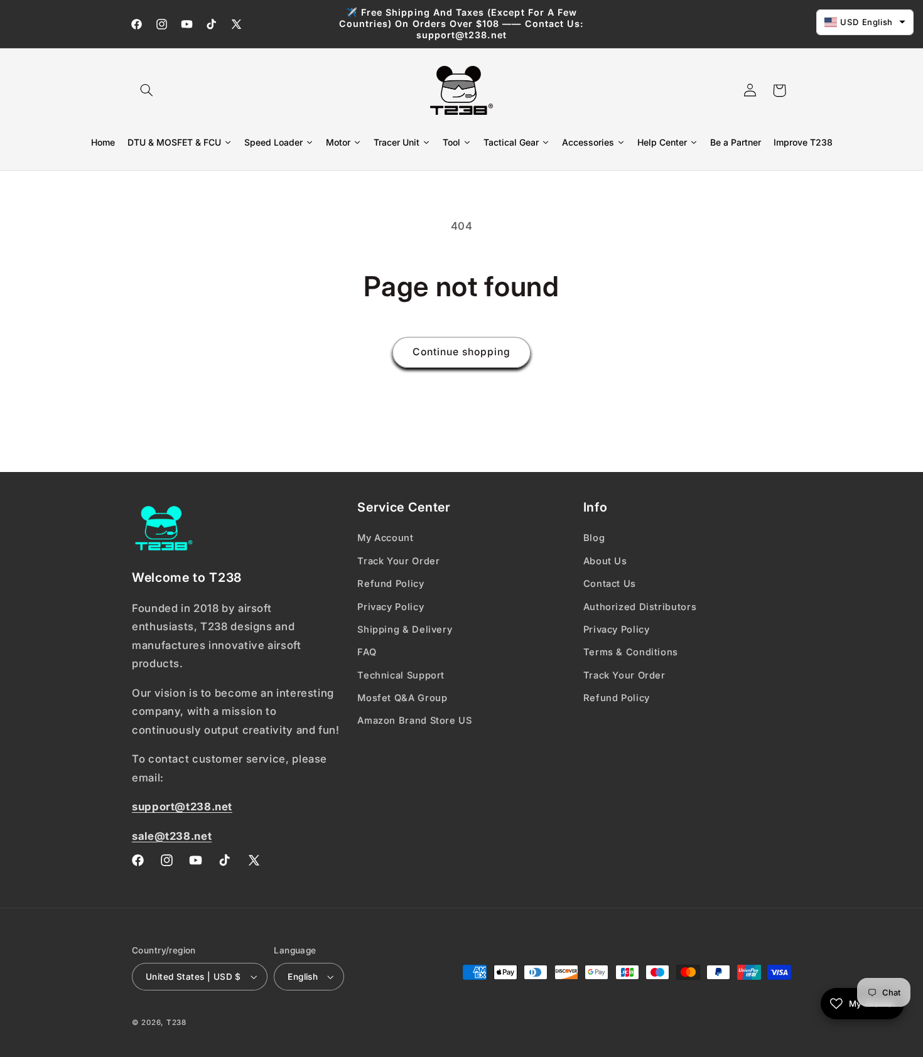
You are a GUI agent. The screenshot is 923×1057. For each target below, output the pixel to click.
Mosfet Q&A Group (402, 698)
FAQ (366, 652)
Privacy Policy (390, 607)
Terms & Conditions (630, 652)
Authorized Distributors (640, 607)
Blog (594, 538)
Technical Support (401, 675)
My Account (385, 538)
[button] (146, 90)
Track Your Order (398, 561)
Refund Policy (390, 583)
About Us (605, 561)
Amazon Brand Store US (414, 720)
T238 (176, 1022)
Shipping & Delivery (404, 629)
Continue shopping (462, 352)
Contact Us (609, 583)
